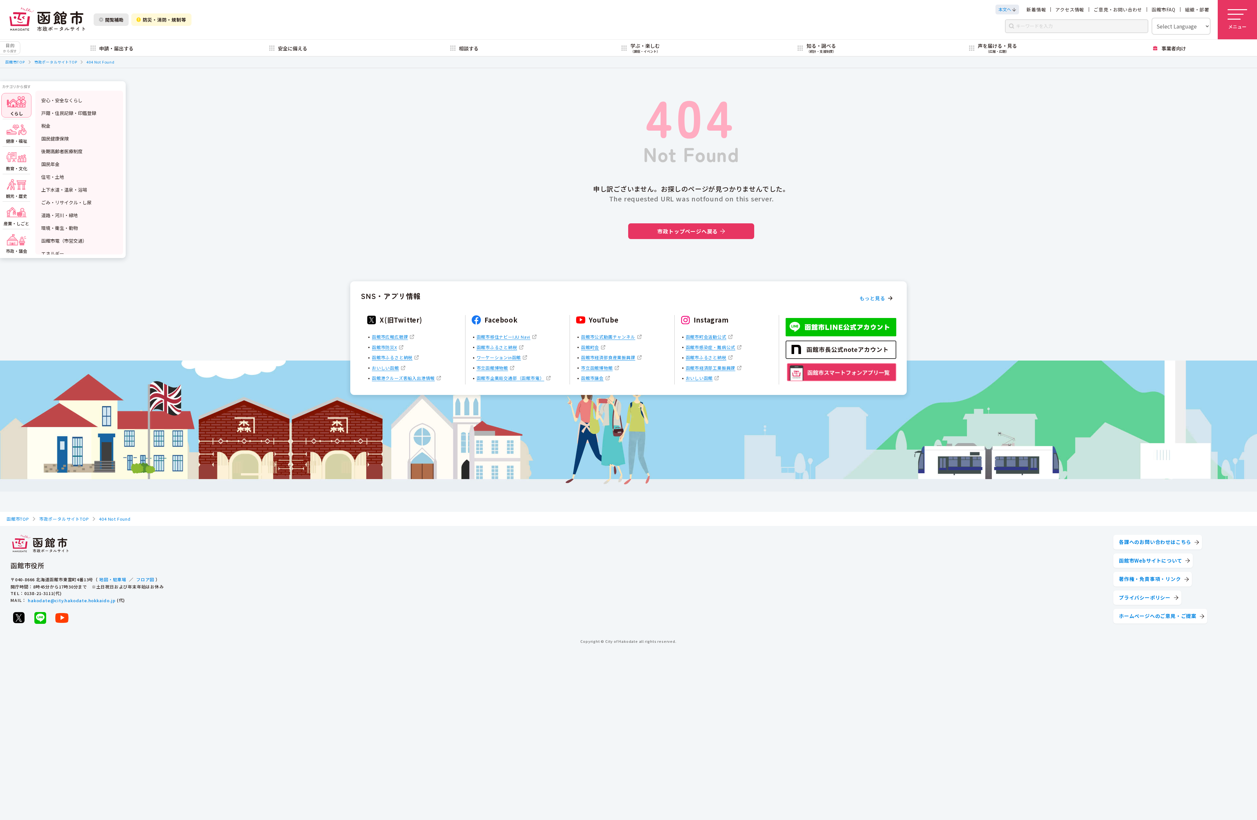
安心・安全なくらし (61, 100)
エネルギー (52, 253)
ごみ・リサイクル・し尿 (66, 202)
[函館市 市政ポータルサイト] (47, 19)
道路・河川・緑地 (59, 215)
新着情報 (1036, 9)
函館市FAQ (1163, 9)
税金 (45, 125)
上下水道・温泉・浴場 (64, 189)
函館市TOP (15, 62)
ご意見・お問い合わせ (1118, 9)
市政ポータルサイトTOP (55, 62)
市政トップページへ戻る (687, 231)
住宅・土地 (52, 177)
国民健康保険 (55, 138)
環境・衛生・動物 (59, 228)
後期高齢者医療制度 (61, 151)
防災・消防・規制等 (164, 19)
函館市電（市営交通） (64, 240)
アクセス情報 (1069, 9)
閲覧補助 (114, 19)
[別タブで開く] (18, 617)
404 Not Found (100, 62)
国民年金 (50, 164)
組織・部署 (1197, 9)
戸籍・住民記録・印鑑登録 (68, 113)
